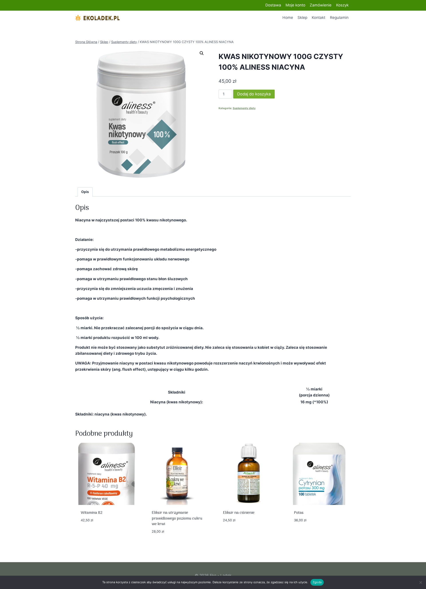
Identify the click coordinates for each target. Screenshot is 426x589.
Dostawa (273, 5)
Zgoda (317, 582)
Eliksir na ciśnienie (238, 513)
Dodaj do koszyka (254, 94)
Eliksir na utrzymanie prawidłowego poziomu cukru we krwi (177, 518)
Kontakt (318, 17)
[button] (202, 53)
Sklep (302, 17)
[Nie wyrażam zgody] (420, 582)
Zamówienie (320, 5)
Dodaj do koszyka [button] (97, 533)
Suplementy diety (244, 108)
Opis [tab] (85, 192)
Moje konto (295, 5)
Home (287, 17)
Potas (299, 513)
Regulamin (339, 17)
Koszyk (342, 5)
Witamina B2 (91, 513)
